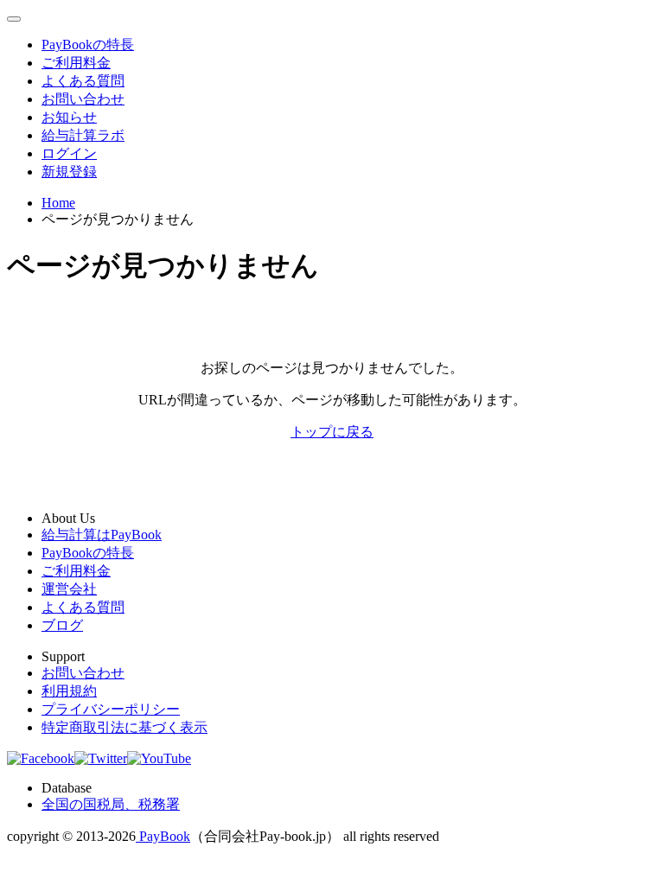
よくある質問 (83, 80)
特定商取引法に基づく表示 (125, 727)
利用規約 (69, 691)
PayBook (163, 836)
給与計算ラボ (83, 135)
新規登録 (69, 171)
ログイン (69, 153)
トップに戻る (332, 431)
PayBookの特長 (88, 44)
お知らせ (69, 117)
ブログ (62, 625)
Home (58, 202)
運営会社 (69, 589)
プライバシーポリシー (111, 709)
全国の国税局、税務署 (111, 804)
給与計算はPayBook (102, 534)
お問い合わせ (83, 99)
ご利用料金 (76, 62)
